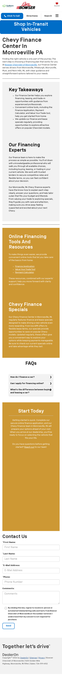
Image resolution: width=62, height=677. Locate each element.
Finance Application (24, 266)
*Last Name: (8, 554)
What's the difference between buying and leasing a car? (30, 391)
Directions (32, 16)
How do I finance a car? (22, 377)
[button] (12, 16)
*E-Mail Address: (11, 565)
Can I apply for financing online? (27, 383)
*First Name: (9, 542)
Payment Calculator (24, 272)
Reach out (29, 447)
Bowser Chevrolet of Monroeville (21, 65)
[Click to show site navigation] (57, 16)
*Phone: (6, 577)
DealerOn (24, 658)
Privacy (42, 658)
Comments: (8, 589)
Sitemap (33, 658)
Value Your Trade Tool (25, 269)
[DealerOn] (10, 655)
